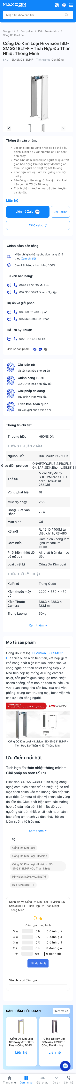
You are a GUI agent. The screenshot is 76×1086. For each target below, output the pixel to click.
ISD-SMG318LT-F (23, 885)
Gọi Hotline (60, 211)
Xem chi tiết (28, 258)
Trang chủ (9, 31)
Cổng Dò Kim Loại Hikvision (29, 855)
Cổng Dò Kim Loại (13, 35)
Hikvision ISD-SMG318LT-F (29, 876)
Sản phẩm (27, 31)
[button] (9, 128)
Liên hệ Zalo (25, 211)
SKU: (6, 59)
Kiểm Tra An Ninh (48, 31)
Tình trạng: (43, 59)
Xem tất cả (61, 1011)
